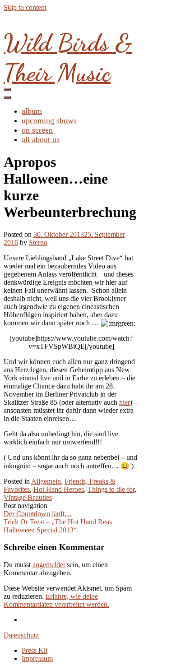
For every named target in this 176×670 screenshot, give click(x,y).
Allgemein (46, 481)
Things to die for (111, 489)
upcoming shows (49, 120)
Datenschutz (21, 635)
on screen (37, 129)
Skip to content (25, 7)
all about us (41, 139)
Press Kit (34, 650)
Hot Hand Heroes (58, 489)
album (32, 111)
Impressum (37, 658)
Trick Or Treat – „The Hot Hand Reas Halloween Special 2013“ (58, 526)
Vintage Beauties (28, 497)
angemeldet (48, 564)
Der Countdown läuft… (38, 514)
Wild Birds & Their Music (68, 57)
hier (124, 402)
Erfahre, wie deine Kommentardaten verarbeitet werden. (56, 600)
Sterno (38, 242)
